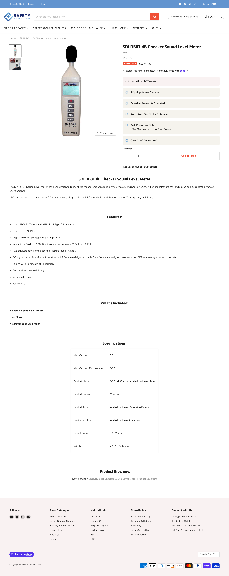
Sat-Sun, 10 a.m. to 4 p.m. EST (187, 530)
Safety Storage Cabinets (49, 28)
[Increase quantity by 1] (150, 156)
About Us (95, 516)
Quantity (127, 149)
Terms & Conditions (141, 530)
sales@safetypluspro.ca (184, 516)
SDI (128, 52)
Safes (155, 28)
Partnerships (97, 530)
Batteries (139, 28)
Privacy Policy (138, 534)
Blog (43, 4)
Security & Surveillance (87, 28)
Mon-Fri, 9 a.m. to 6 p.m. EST (187, 525)
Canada (209, 4)
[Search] (154, 16)
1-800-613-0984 (181, 521)
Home (12, 38)
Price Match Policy (140, 516)
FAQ (93, 539)
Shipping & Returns (141, 521)
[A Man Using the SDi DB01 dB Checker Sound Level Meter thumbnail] (15, 64)
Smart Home (117, 28)
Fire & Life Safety (15, 28)
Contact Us (33, 4)
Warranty (136, 525)
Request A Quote (17, 4)
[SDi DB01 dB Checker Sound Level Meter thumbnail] (15, 51)
